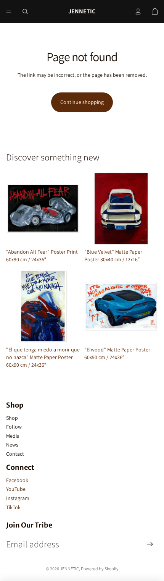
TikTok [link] (13, 507)
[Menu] (9, 11)
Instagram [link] (17, 498)
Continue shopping (82, 102)
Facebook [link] (17, 480)
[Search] (25, 11)
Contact (15, 453)
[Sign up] (150, 544)
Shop (12, 417)
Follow (14, 426)
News (12, 444)
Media (12, 435)
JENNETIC (69, 568)
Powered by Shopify (100, 568)
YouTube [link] (16, 489)
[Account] (138, 11)
